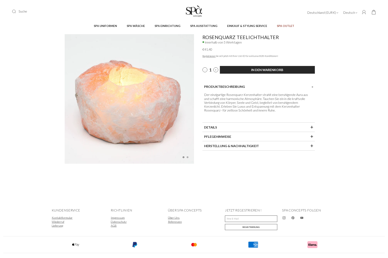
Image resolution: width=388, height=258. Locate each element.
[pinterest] (293, 217)
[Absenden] (16, 11)
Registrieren (209, 55)
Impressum (118, 217)
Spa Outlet (285, 26)
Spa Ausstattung (203, 26)
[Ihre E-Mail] (251, 219)
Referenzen (175, 221)
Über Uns (174, 217)
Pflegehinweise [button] (258, 136)
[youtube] (301, 217)
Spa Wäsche (136, 26)
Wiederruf (58, 221)
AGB (114, 225)
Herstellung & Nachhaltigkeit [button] (258, 146)
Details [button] (258, 127)
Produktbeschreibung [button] (258, 86)
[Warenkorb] (372, 12)
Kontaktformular (62, 217)
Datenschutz (119, 221)
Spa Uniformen (105, 26)
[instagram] (284, 217)
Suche (23, 11)
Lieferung (57, 225)
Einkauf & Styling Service (247, 26)
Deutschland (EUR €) (322, 12)
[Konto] (364, 12)
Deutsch (349, 12)
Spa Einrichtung (167, 26)
